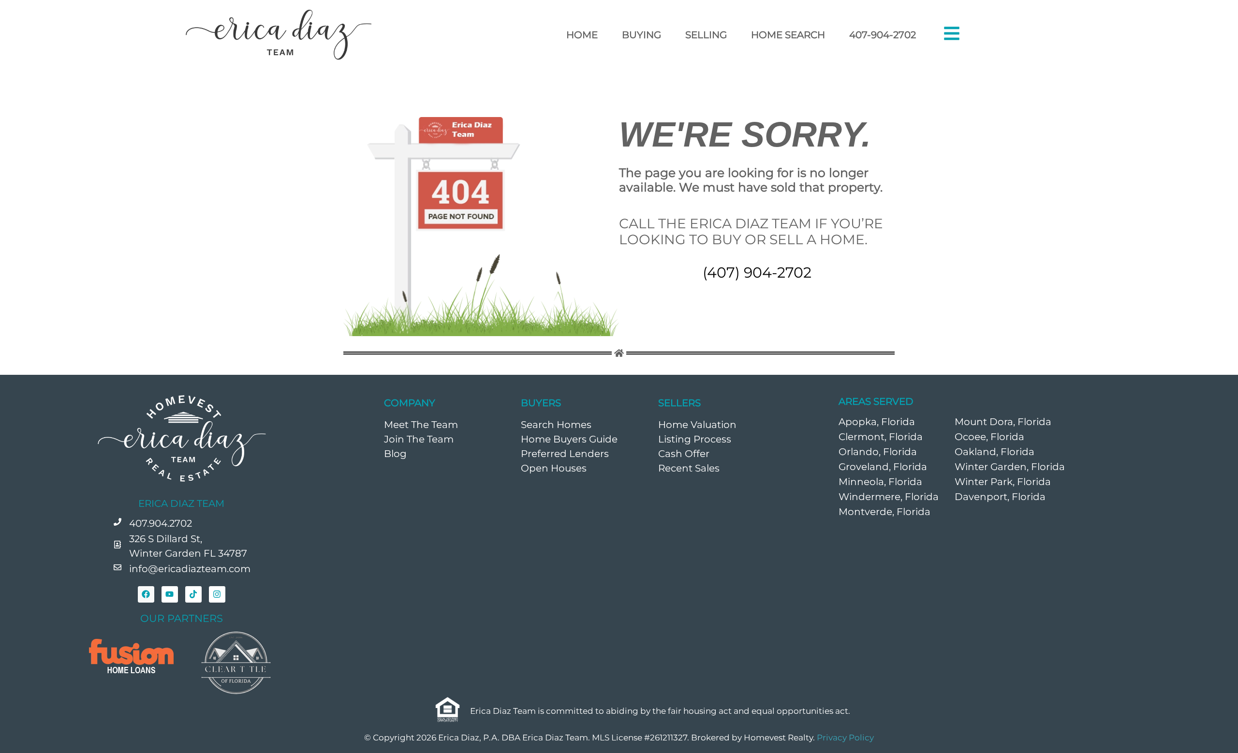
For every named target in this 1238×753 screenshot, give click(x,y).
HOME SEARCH (788, 35)
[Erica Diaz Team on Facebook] (146, 594)
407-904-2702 (882, 35)
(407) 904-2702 (757, 272)
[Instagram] (217, 594)
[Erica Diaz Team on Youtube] (170, 594)
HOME (582, 35)
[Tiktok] (193, 594)
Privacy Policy (845, 737)
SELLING (706, 35)
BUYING (641, 35)
